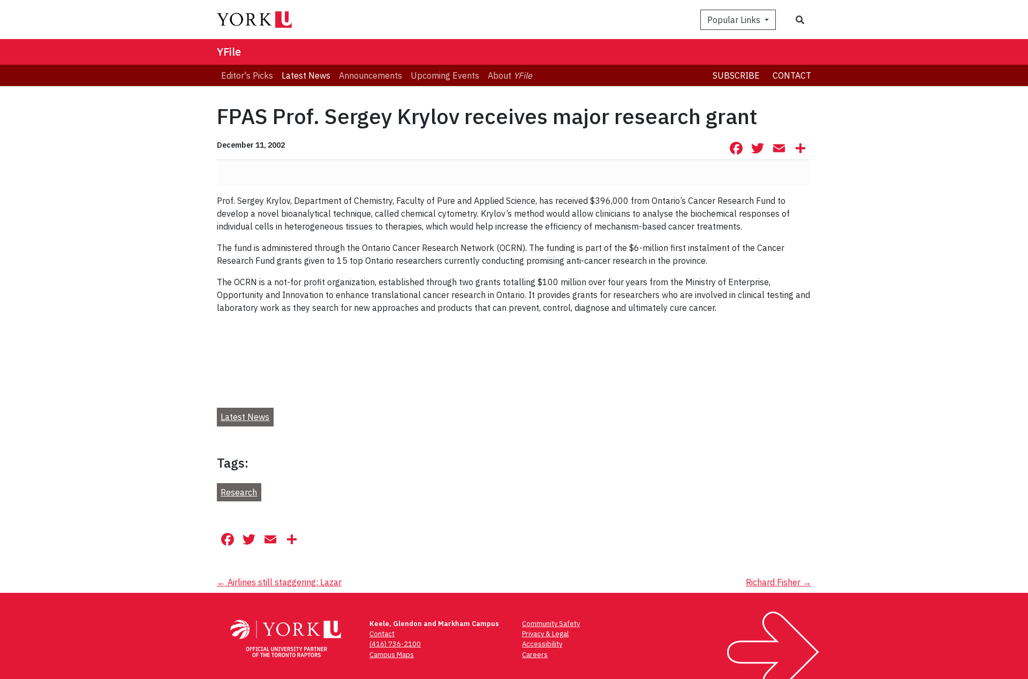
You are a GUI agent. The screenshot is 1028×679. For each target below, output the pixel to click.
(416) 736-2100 (395, 644)
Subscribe (736, 75)
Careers (535, 654)
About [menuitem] (510, 75)
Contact (792, 75)
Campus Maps (391, 654)
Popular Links (734, 19)
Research (239, 492)
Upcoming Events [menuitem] (445, 75)
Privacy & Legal (545, 633)
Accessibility (542, 644)
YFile (229, 51)
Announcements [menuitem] (370, 75)
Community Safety (551, 623)
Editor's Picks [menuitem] (247, 75)
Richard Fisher (778, 582)
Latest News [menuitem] (306, 75)
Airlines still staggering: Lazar (279, 582)
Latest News (245, 416)
